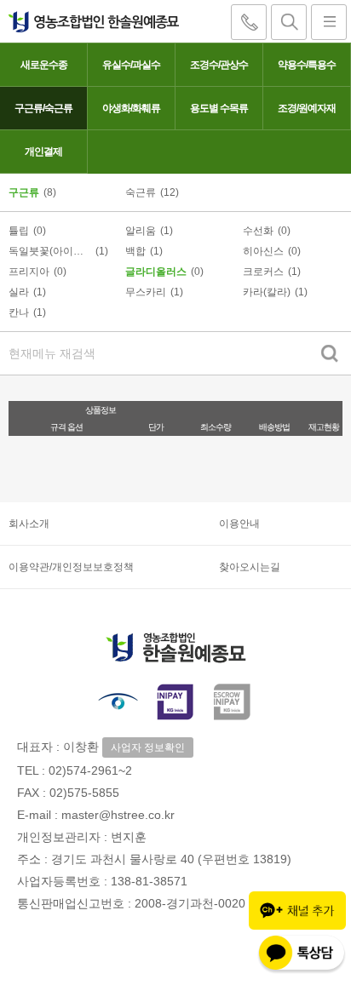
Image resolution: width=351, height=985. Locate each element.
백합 (135, 251)
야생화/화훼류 (131, 108)
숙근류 (140, 192)
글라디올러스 (156, 272)
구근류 (24, 192)
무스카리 (145, 292)
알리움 (140, 231)
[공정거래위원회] (117, 701)
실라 (19, 292)
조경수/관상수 (219, 65)
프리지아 (29, 272)
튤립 (19, 231)
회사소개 (29, 524)
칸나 (19, 312)
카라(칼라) (267, 292)
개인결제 (43, 151)
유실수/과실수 (131, 65)
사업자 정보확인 (148, 747)
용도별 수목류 (219, 108)
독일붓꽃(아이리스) (50, 251)
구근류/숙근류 (43, 108)
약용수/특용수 (307, 65)
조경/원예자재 (307, 108)
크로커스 (263, 272)
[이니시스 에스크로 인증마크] (233, 701)
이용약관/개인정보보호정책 (71, 567)
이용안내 (239, 524)
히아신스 (263, 251)
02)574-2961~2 (90, 770)
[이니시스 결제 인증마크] (175, 701)
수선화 (258, 231)
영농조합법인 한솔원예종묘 (89, 21)
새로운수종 (43, 65)
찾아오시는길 (249, 567)
